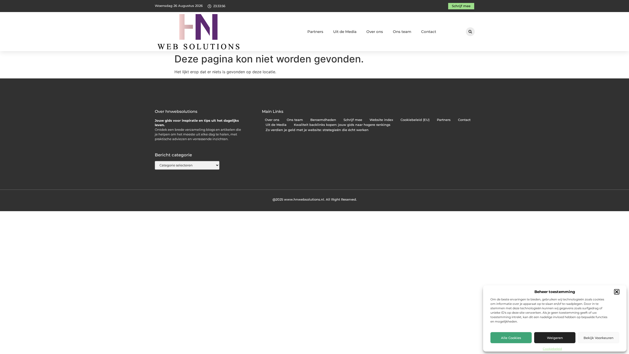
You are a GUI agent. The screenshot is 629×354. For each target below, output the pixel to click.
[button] (616, 291)
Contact (428, 31)
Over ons (374, 31)
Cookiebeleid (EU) (414, 120)
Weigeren (555, 338)
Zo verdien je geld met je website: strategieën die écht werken (317, 130)
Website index (381, 120)
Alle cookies (511, 338)
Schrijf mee (352, 120)
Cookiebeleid (552, 349)
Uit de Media (345, 31)
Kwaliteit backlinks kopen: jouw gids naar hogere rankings (342, 125)
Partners (315, 31)
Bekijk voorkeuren (599, 338)
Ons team (402, 31)
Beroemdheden (323, 120)
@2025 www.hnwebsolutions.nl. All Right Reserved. (314, 199)
